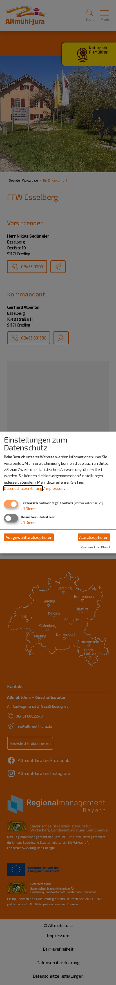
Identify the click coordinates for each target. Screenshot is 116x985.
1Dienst (29, 508)
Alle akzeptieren (93, 537)
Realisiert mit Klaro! (95, 547)
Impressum (55, 488)
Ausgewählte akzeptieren (29, 537)
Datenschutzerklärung (23, 488)
